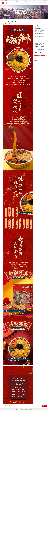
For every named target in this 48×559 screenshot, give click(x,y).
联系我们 (34, 3)
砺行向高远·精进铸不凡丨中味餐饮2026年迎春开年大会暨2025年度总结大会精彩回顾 (39, 41)
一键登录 (45, 0)
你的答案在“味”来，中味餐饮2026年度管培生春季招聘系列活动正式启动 (39, 47)
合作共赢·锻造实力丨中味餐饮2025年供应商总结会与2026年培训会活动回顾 (39, 44)
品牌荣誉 (25, 3)
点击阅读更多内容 (39, 55)
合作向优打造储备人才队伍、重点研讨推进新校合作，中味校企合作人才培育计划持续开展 (39, 37)
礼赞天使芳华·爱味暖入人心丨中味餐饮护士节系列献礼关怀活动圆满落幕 (39, 31)
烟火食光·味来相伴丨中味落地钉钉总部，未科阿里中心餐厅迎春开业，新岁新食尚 (39, 52)
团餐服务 (17, 3)
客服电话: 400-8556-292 (5, 0)
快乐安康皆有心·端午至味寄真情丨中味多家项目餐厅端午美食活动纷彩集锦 (39, 28)
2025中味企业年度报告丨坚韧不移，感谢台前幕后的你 (39, 49)
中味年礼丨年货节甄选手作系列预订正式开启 (39, 66)
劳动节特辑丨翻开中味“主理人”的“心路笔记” (39, 34)
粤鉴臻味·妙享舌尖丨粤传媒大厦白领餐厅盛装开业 (39, 60)
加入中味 (30, 3)
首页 (13, 3)
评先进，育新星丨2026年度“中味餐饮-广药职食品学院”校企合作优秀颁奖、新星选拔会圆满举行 (39, 25)
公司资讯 (21, 3)
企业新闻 (4, 24)
